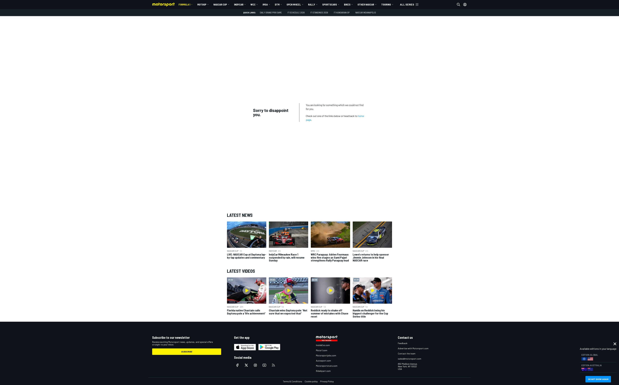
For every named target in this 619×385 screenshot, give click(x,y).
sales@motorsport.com (409, 358)
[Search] (458, 4)
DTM (277, 4)
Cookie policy (311, 381)
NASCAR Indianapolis (365, 12)
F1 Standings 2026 (319, 12)
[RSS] (273, 365)
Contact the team (406, 353)
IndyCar (238, 4)
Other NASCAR (366, 4)
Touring (386, 4)
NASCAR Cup (220, 4)
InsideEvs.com (323, 345)
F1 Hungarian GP (342, 12)
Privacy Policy (327, 381)
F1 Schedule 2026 (296, 12)
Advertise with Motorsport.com (413, 348)
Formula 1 (184, 4)
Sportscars (329, 4)
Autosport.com (323, 360)
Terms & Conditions (292, 381)
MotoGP (201, 4)
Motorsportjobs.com (326, 355)
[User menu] (465, 4)
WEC (253, 4)
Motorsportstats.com (326, 365)
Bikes (347, 4)
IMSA (265, 4)
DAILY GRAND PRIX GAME (271, 12)
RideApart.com (323, 371)
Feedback (402, 343)
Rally (311, 4)
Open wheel (294, 4)
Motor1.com (321, 350)
